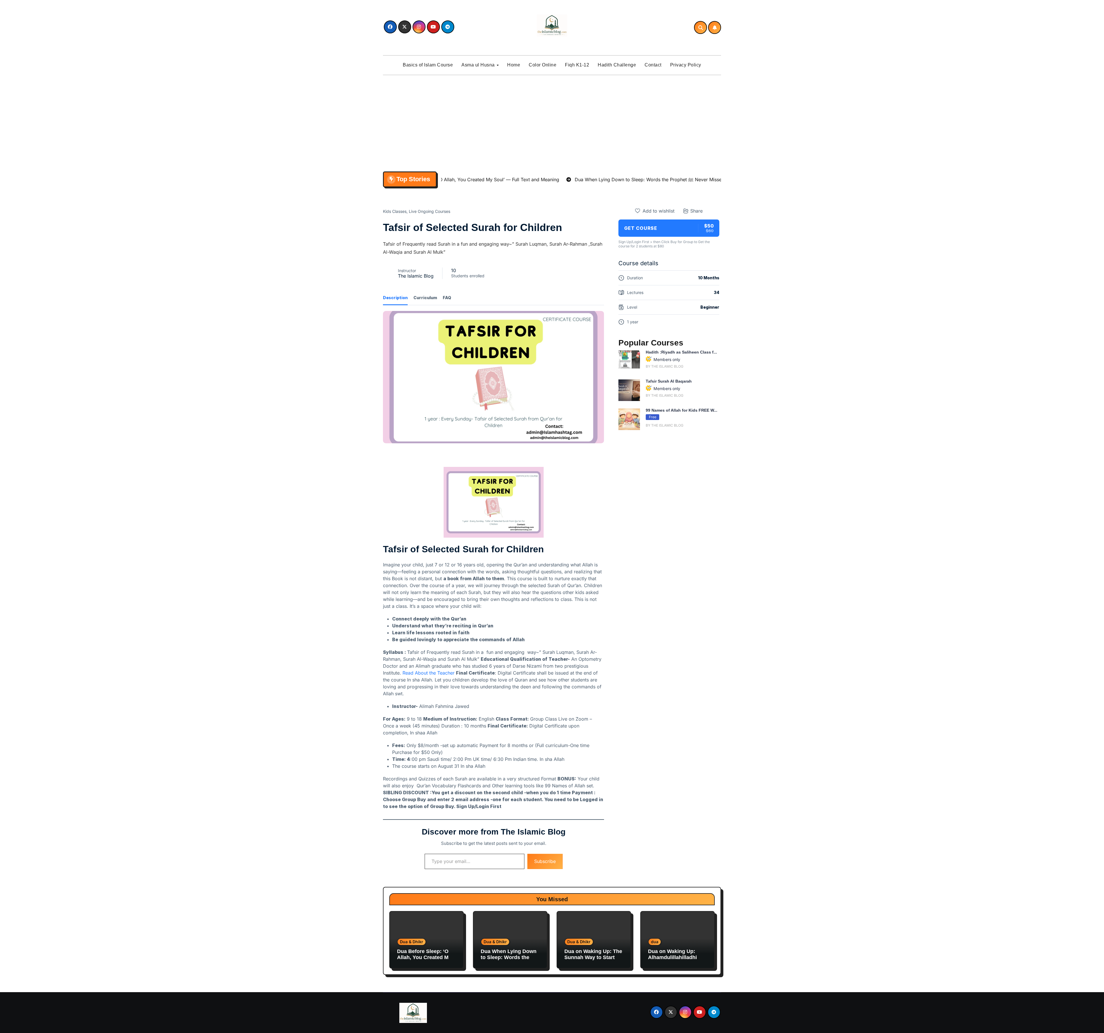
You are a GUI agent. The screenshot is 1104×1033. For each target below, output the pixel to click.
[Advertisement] (553, 122)
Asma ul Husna (478, 64)
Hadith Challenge (617, 64)
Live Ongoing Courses (429, 211)
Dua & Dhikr (411, 941)
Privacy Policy (685, 64)
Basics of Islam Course (428, 64)
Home (513, 64)
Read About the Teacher (428, 673)
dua (654, 941)
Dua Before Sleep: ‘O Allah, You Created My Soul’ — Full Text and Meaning (424, 960)
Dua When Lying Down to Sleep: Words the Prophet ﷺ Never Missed (508, 960)
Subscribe (545, 861)
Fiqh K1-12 (577, 64)
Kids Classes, (395, 211)
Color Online (542, 64)
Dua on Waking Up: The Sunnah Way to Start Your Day (593, 957)
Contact (653, 64)
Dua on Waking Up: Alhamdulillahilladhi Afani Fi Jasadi (672, 957)
